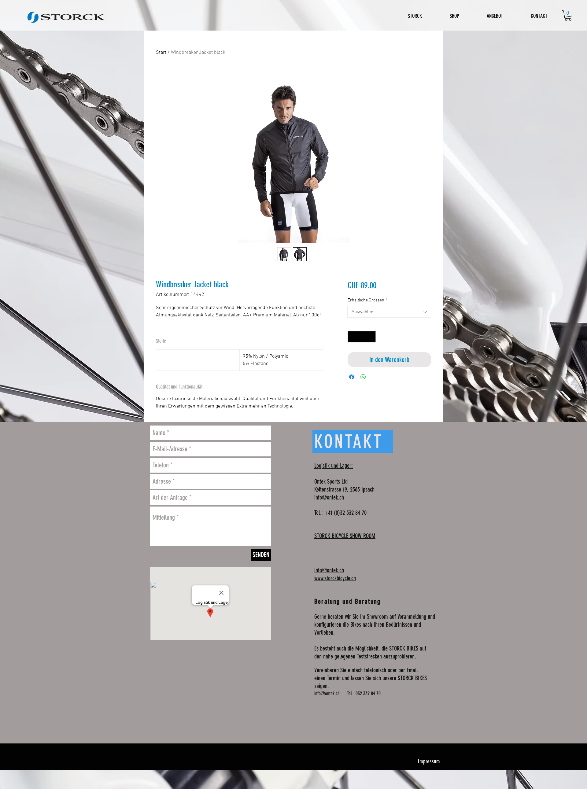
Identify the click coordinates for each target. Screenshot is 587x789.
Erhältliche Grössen (367, 300)
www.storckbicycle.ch (335, 578)
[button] (568, 15)
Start (161, 53)
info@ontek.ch (329, 497)
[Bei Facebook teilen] (351, 377)
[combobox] (389, 312)
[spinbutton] (361, 336)
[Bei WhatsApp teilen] (363, 377)
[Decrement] (352, 336)
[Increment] (371, 336)
